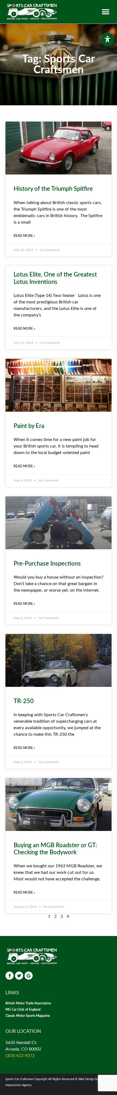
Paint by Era (29, 426)
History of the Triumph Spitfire (53, 189)
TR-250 (24, 701)
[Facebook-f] (9, 976)
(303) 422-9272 (20, 1055)
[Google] (28, 976)
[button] (105, 12)
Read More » (24, 235)
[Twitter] (19, 976)
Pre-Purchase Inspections (47, 564)
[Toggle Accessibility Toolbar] (107, 39)
